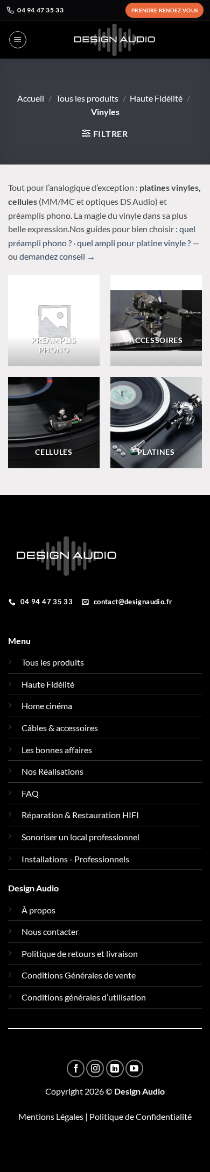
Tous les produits (87, 98)
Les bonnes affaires (57, 750)
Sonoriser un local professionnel (80, 837)
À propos (38, 910)
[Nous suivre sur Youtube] (134, 1068)
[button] (17, 39)
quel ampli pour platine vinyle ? (134, 243)
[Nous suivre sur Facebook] (76, 1068)
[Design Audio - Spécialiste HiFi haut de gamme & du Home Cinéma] (114, 40)
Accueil (30, 98)
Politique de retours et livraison (80, 953)
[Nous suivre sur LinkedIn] (115, 1068)
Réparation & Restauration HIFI (80, 815)
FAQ (30, 793)
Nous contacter (50, 931)
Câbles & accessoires (60, 728)
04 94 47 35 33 (40, 9)
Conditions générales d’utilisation (84, 997)
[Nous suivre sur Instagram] (95, 1068)
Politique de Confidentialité (140, 1116)
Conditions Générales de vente (79, 975)
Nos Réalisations (52, 771)
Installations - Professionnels (75, 859)
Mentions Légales (50, 1116)
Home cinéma (47, 706)
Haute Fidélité (156, 98)
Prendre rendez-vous (164, 10)
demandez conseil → (57, 256)
